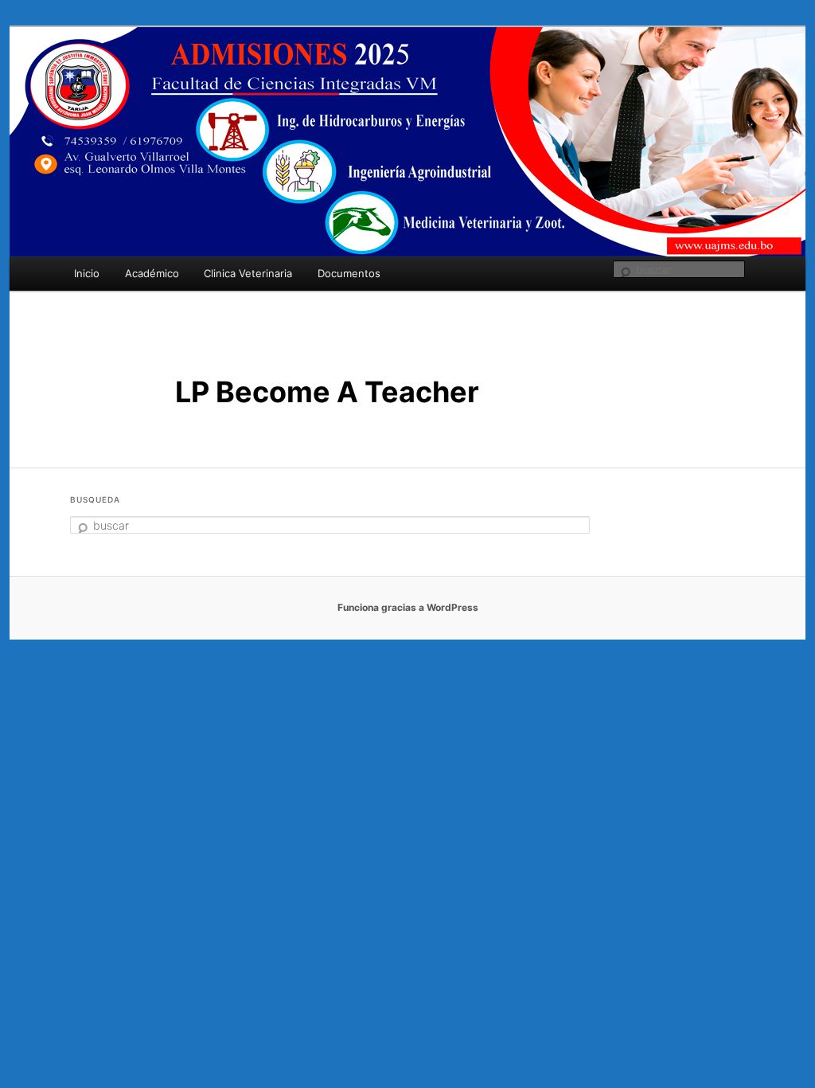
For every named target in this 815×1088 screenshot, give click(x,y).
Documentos (349, 273)
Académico (152, 273)
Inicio (86, 273)
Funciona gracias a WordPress (407, 607)
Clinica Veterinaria (248, 273)
